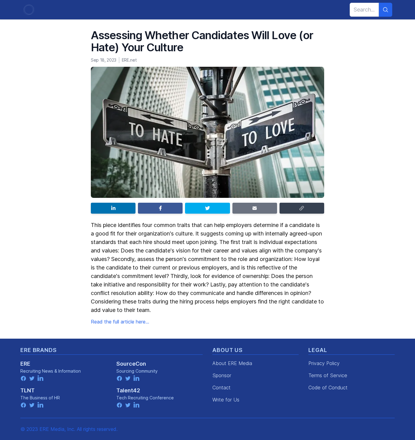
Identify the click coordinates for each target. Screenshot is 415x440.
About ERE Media (232, 363)
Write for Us (225, 400)
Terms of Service (327, 375)
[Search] (385, 10)
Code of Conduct (328, 387)
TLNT (27, 390)
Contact (221, 387)
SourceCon (131, 363)
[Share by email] (254, 208)
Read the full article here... (120, 322)
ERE (25, 363)
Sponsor (221, 375)
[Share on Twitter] (207, 208)
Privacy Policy (324, 363)
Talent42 (128, 390)
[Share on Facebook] (160, 208)
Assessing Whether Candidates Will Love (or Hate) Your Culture (202, 41)
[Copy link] (302, 208)
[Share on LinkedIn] (113, 208)
